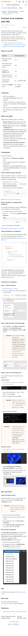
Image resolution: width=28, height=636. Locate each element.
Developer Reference (12, 7)
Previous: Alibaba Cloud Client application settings (8, 617)
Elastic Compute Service (12, 11)
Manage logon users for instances (12, 199)
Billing (20, 7)
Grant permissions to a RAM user (18, 355)
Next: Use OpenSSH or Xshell (21, 617)
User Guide (3, 7)
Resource (11, 277)
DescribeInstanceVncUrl (7, 603)
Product (24, 27)
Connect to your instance (13, 12)
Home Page (3, 11)
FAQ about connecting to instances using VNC (14, 611)
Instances (5, 12)
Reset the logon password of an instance (14, 228)
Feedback (16, 624)
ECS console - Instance (12, 182)
